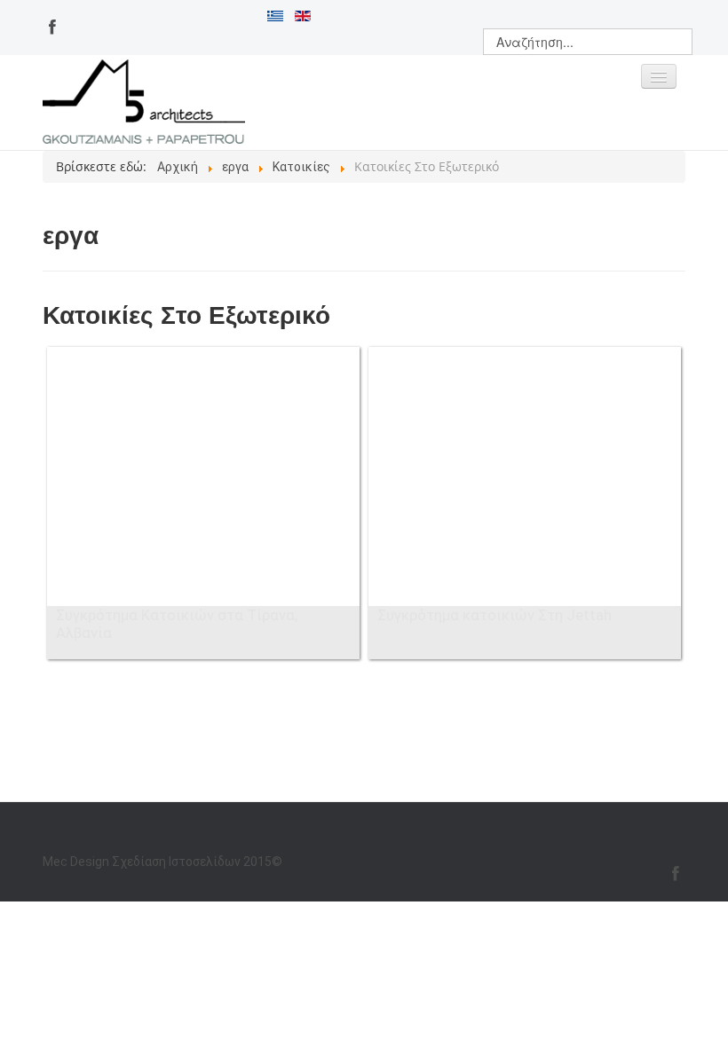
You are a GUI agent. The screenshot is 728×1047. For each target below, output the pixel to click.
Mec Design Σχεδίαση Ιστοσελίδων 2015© (162, 861)
